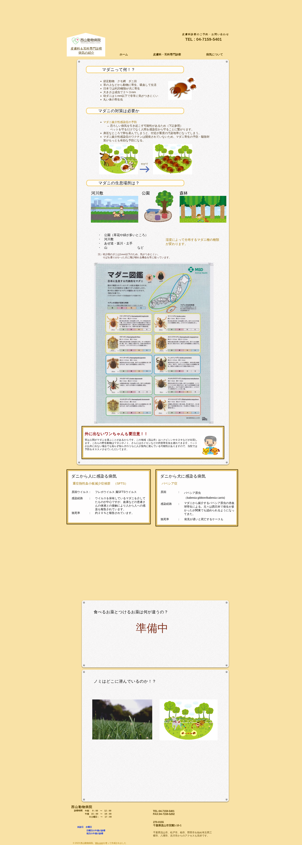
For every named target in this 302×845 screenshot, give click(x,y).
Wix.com (99, 843)
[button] (167, 54)
